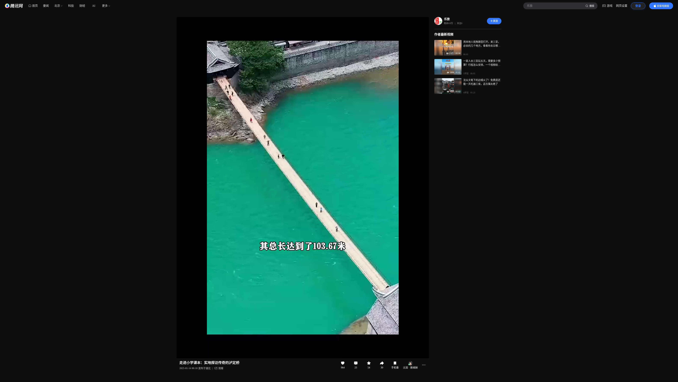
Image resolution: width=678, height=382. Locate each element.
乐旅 (447, 19)
